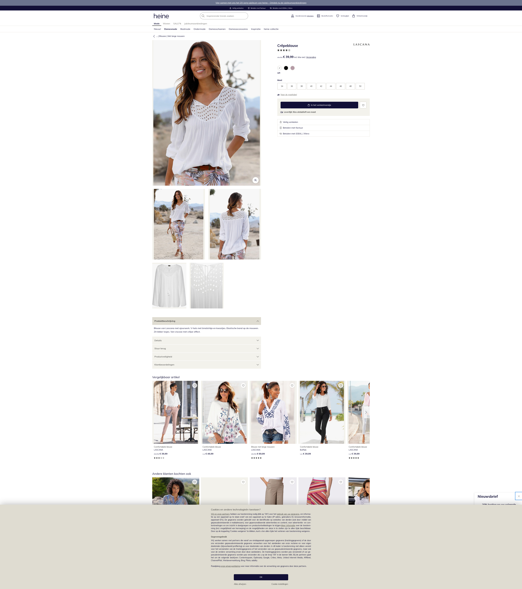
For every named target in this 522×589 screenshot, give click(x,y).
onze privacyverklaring (230, 566)
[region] (261, 547)
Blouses (162, 36)
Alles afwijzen (240, 584)
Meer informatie (288, 525)
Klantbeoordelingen (164, 364)
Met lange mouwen (176, 36)
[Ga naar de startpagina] (161, 15)
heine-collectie (271, 29)
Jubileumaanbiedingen (195, 23)
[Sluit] (519, 496)
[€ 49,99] (224, 412)
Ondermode (200, 29)
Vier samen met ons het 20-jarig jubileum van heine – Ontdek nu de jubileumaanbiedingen (261, 2)
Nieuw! (157, 29)
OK (261, 577)
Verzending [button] (311, 57)
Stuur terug (160, 348)
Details (158, 340)
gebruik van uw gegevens (288, 514)
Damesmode (170, 29)
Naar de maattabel (289, 95)
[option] (279, 68)
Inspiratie (256, 29)
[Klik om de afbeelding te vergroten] (255, 180)
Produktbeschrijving (164, 321)
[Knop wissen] (245, 16)
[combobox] (230, 16)
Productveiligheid (163, 356)
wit (278, 73)
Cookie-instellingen (279, 584)
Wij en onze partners (220, 514)
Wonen (166, 23)
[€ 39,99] (175, 412)
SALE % (177, 23)
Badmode (185, 29)
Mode (157, 23)
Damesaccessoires (238, 29)
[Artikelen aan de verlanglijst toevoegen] (363, 105)
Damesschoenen (217, 29)
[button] (153, 36)
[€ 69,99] (273, 412)
